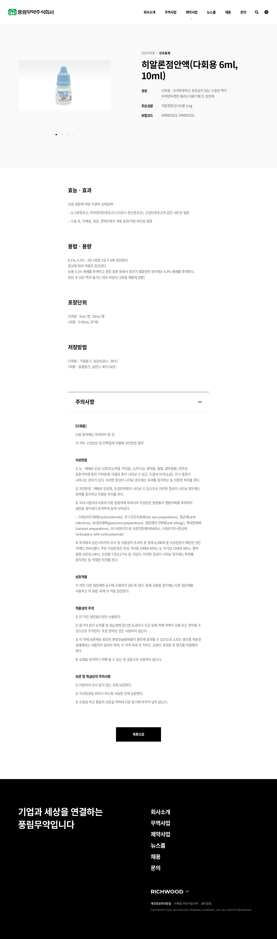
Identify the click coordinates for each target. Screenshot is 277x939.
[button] (56, 134)
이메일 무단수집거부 (186, 903)
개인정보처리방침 (161, 903)
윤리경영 (206, 903)
